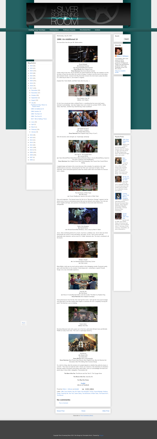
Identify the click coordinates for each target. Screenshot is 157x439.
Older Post (105, 411)
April (32, 124)
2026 (31, 66)
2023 (31, 73)
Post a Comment (63, 403)
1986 (62, 391)
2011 (31, 147)
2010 (31, 150)
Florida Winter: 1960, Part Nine (126, 216)
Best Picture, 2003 (125, 159)
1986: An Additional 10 (37, 109)
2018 (31, 85)
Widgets (23, 324)
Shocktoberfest (85, 30)
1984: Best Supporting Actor (126, 141)
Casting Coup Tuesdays (37, 30)
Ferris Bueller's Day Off (70, 391)
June (33, 122)
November (34, 92)
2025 (31, 68)
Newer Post (60, 411)
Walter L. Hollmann (122, 56)
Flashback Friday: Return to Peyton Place (39, 105)
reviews (97, 30)
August (33, 100)
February (34, 129)
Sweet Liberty (78, 393)
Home (83, 411)
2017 (31, 88)
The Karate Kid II (103, 393)
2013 (31, 142)
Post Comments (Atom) (86, 415)
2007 (31, 157)
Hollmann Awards (69, 30)
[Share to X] (89, 389)
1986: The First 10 (36, 116)
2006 (31, 160)
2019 (31, 83)
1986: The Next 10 (36, 114)
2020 (31, 80)
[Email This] (86, 389)
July (32, 102)
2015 (31, 137)
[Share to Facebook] (91, 389)
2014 (31, 140)
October (33, 95)
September (34, 97)
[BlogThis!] (88, 389)
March (33, 127)
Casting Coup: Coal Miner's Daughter (126, 196)
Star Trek (71, 393)
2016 (31, 135)
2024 (31, 70)
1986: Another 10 (36, 111)
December (34, 90)
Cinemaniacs (54, 30)
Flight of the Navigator (83, 391)
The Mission (60, 395)
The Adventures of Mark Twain (90, 393)
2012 (31, 145)
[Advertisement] (41, 46)
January (33, 132)
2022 (31, 75)
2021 (31, 78)
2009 (31, 152)
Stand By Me (64, 393)
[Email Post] (82, 389)
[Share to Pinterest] (93, 389)
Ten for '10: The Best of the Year (126, 178)
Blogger (101, 435)
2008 (31, 155)
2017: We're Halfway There (39, 119)
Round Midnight (98, 391)
